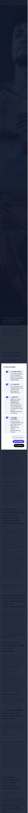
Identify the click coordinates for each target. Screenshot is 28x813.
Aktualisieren (18, 448)
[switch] (7, 372)
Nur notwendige (17, 440)
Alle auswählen (17, 444)
